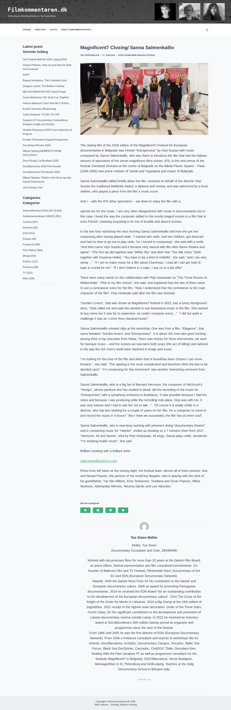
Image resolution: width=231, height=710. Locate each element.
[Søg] (207, 30)
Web (25, 278)
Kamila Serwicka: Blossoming (39, 109)
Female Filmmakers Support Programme (45, 139)
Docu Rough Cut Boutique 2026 (40, 160)
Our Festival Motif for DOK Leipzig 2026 (45, 59)
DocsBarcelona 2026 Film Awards (42, 166)
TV (24, 272)
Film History (29, 250)
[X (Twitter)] (98, 510)
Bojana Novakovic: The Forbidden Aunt (45, 80)
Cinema (27, 222)
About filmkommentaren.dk (76, 30)
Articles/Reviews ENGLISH (132, 55)
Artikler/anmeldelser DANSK (39, 216)
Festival (150, 55)
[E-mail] (123, 510)
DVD (25, 233)
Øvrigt (26, 256)
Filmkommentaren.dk (37, 10)
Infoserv (104, 704)
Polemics (28, 267)
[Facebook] (85, 510)
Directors (40, 30)
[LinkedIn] (110, 510)
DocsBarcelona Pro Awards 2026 (41, 172)
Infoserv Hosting (128, 704)
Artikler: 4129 (144, 679)
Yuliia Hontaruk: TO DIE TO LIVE (41, 114)
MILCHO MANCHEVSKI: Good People (44, 91)
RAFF (26, 74)
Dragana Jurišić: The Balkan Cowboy (43, 86)
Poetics (27, 261)
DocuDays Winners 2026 (37, 145)
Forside (27, 30)
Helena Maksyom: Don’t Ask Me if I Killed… (47, 103)
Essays (53, 30)
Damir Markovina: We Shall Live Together (46, 97)
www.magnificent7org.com (98, 461)
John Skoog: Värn (33, 187)
